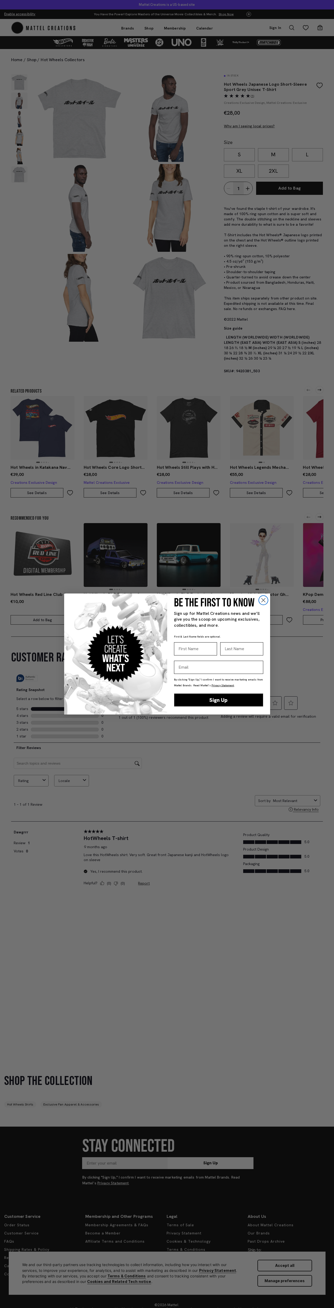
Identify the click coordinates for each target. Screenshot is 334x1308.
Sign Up (218, 700)
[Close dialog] (263, 600)
